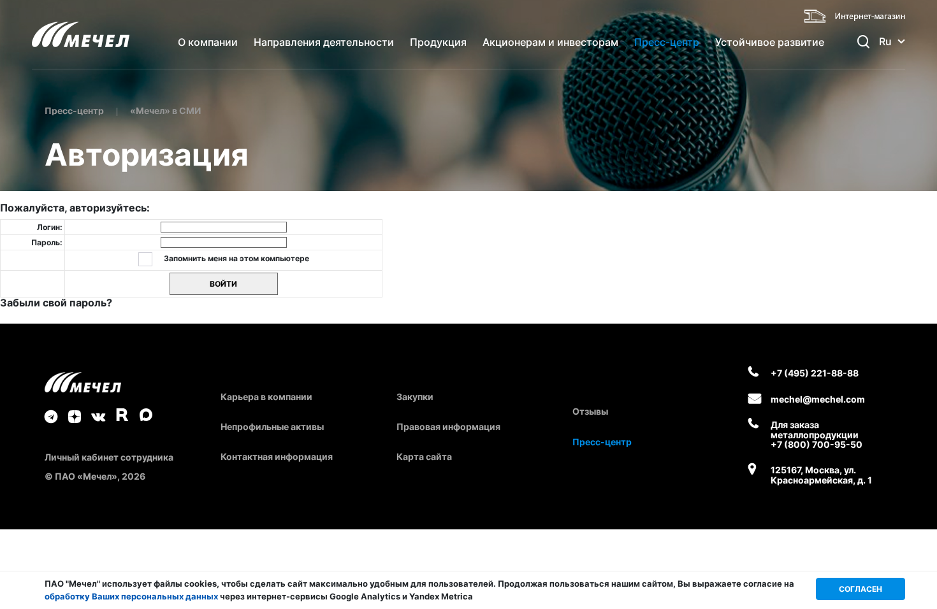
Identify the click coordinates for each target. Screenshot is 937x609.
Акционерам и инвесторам (550, 42)
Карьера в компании (266, 396)
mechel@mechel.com (818, 399)
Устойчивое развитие (769, 42)
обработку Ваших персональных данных (131, 596)
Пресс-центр (666, 42)
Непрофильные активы (272, 426)
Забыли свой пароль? (56, 302)
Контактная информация (277, 456)
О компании (208, 42)
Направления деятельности (324, 42)
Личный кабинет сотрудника (109, 457)
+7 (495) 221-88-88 (815, 373)
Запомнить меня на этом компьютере (235, 258)
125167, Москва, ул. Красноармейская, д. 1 (821, 475)
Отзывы (590, 411)
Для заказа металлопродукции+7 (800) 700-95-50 (816, 434)
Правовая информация (448, 426)
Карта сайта (424, 456)
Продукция (438, 42)
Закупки (414, 396)
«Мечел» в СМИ (165, 110)
